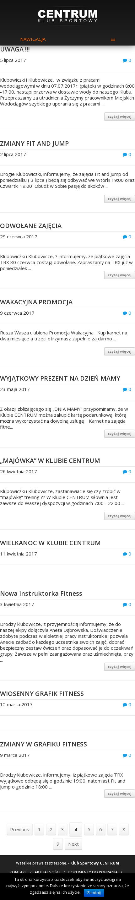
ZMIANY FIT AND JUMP (34, 143)
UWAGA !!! (15, 49)
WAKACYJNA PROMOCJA (36, 302)
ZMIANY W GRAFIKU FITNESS (43, 744)
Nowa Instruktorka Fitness (41, 593)
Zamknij (94, 893)
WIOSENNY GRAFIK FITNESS (42, 693)
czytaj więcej (120, 116)
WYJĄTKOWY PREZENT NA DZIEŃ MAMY (60, 378)
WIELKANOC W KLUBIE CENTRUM (50, 543)
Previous (19, 829)
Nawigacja (33, 39)
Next (73, 844)
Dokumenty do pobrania (93, 872)
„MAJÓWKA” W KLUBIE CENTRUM (50, 460)
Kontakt (18, 872)
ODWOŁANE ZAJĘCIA (31, 225)
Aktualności (47, 872)
